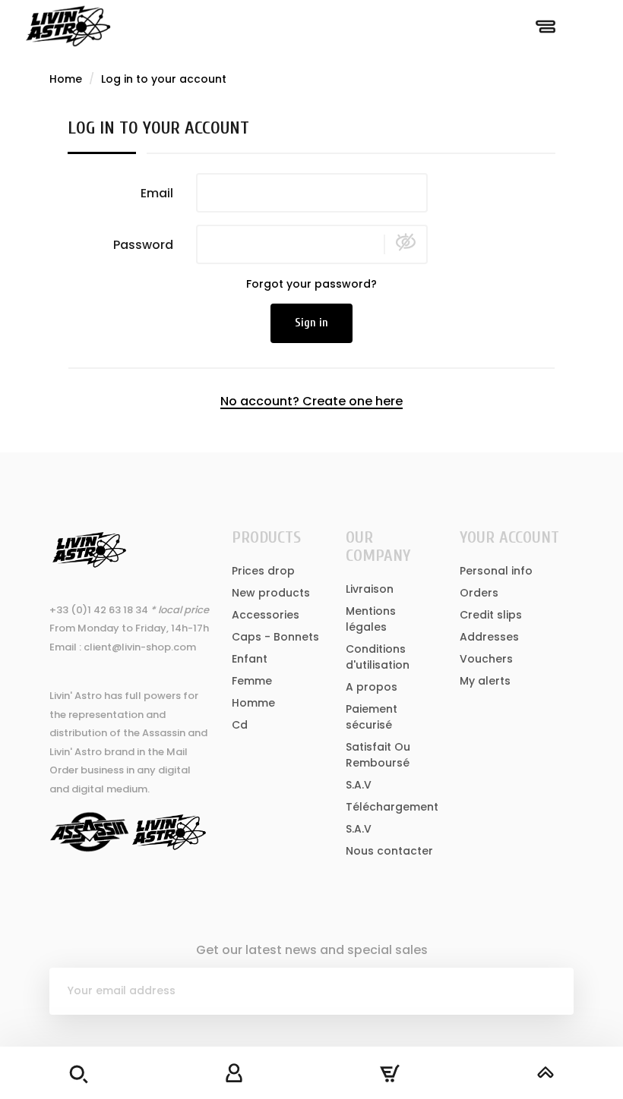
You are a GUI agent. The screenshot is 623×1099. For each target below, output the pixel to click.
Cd (240, 724)
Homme (253, 702)
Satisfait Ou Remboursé (378, 754)
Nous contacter (389, 850)
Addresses (489, 636)
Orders (479, 592)
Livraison (370, 589)
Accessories (265, 614)
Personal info (496, 570)
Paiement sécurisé (371, 716)
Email (157, 192)
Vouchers (486, 658)
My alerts (485, 680)
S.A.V (359, 784)
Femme (252, 680)
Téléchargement (392, 806)
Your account (509, 537)
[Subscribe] (550, 991)
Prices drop (263, 570)
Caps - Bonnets (275, 636)
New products (271, 592)
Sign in (311, 322)
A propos (371, 686)
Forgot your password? (311, 283)
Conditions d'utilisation (378, 656)
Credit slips (491, 614)
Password (143, 244)
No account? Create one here (311, 401)
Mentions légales (371, 619)
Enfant (249, 658)
